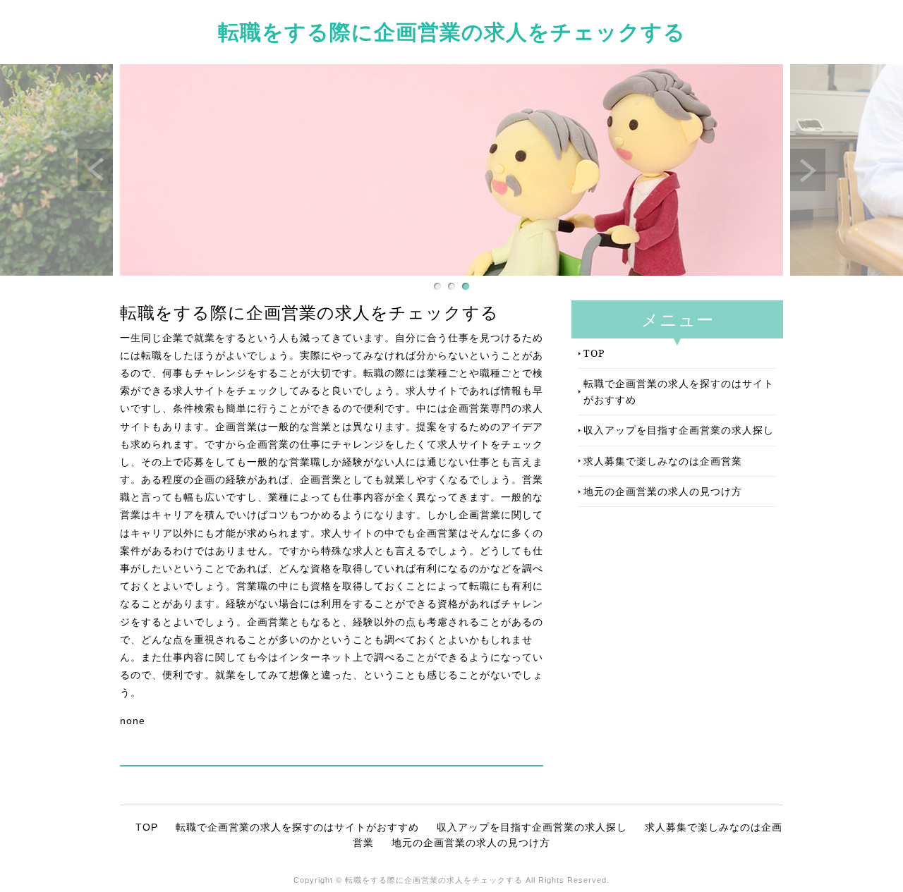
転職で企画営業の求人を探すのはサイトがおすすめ (678, 391)
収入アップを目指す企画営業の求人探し (678, 429)
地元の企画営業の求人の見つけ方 (662, 491)
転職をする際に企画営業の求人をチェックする (452, 31)
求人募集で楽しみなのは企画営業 (662, 461)
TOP (594, 353)
